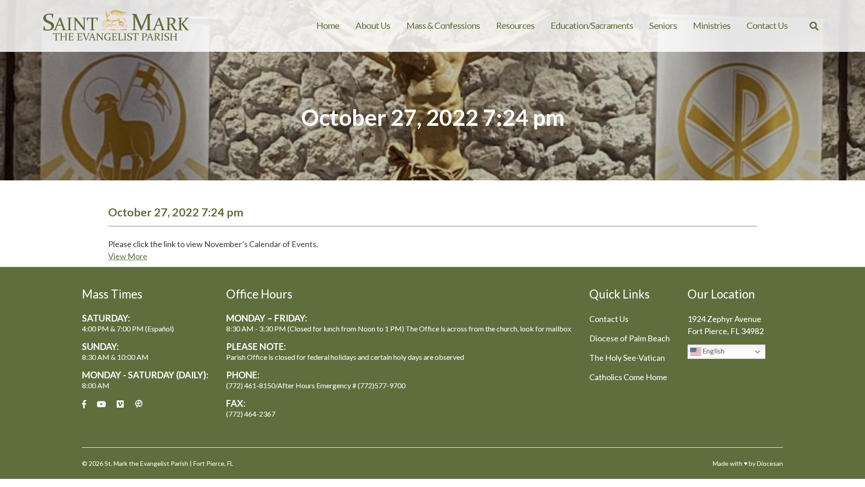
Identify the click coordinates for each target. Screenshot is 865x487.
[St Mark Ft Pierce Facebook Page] (84, 404)
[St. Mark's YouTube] (101, 404)
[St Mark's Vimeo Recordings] (120, 404)
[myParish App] (139, 404)
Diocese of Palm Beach (629, 338)
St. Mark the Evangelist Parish (146, 463)
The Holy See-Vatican (627, 358)
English (712, 350)
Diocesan (770, 463)
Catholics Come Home (628, 377)
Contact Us (767, 25)
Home (327, 25)
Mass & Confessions (443, 25)
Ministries (711, 25)
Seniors (663, 25)
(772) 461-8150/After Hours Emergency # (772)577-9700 (315, 385)
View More (127, 256)
